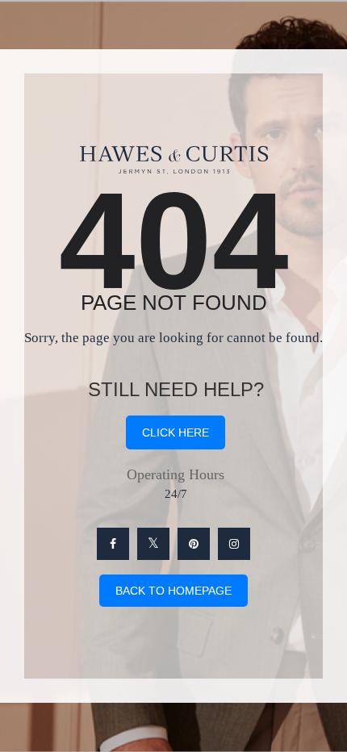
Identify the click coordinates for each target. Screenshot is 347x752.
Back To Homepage (173, 590)
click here (175, 432)
